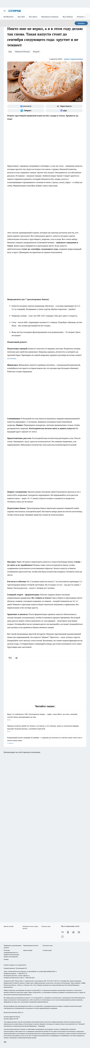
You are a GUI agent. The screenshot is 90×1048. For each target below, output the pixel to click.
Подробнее (41, 1026)
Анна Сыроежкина (73, 59)
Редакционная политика (30, 945)
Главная (6, 959)
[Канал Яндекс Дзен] (79, 932)
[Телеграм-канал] (25, 110)
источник (11, 358)
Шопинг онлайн (8, 926)
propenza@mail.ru (32, 971)
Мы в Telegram (68, 17)
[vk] (10, 657)
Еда (10, 51)
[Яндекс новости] (64, 106)
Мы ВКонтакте (9, 17)
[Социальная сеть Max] (64, 110)
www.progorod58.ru (20, 965)
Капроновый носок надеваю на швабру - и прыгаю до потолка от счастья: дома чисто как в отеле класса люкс (44, 740)
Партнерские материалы (49, 17)
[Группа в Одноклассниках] (68, 932)
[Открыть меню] (4, 11)
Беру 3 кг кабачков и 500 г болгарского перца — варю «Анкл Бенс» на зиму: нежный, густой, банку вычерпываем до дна (42, 717)
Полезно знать (45, 926)
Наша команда (27, 950)
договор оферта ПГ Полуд (12, 1016)
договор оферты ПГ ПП (11, 1019)
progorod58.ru (37, 990)
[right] (87, 17)
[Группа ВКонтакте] (25, 106)
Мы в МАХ (21, 17)
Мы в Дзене (33, 17)
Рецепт (36, 51)
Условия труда (47, 950)
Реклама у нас (82, 17)
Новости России (22, 51)
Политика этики (48, 945)
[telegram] (17, 657)
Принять (81, 23)
